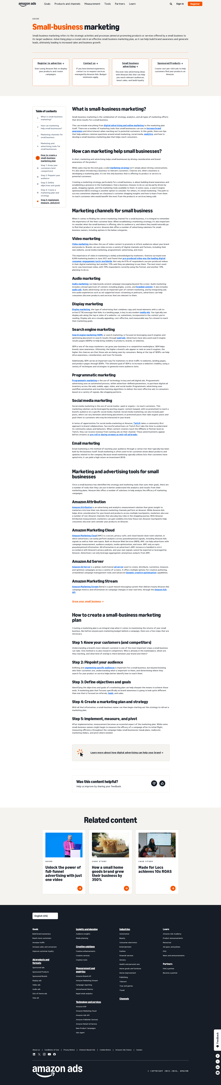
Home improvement (127, 973)
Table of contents (46, 111)
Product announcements (173, 938)
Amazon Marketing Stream (85, 586)
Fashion (122, 951)
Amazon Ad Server (81, 567)
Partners (120, 3)
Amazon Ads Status (123, 1050)
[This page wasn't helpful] (154, 783)
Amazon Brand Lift (83, 976)
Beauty (122, 938)
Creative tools (81, 960)
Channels (124, 998)
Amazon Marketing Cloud (84, 535)
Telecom (123, 981)
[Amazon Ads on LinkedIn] (34, 1054)
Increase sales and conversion (44, 947)
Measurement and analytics (85, 970)
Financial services (126, 955)
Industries (124, 929)
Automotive (124, 934)
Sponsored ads (38, 967)
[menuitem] (45, 980)
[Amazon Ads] (25, 4)
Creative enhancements (85, 951)
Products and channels (67, 3)
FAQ (164, 951)
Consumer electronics (128, 942)
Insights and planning (87, 929)
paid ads (121, 338)
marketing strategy (119, 168)
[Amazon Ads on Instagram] (44, 1054)
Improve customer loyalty (43, 951)
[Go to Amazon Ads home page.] (57, 1071)
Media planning (82, 938)
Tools (107, 3)
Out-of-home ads (39, 993)
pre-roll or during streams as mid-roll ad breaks (113, 434)
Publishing (123, 977)
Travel (122, 990)
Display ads (37, 980)
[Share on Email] (218, 1073)
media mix (145, 312)
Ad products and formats (40, 961)
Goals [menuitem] (35, 929)
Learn (132, 3)
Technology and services (88, 1001)
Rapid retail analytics (84, 993)
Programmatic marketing (84, 380)
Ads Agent (80, 1032)
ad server (118, 567)
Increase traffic (38, 942)
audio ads (77, 289)
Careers (139, 1050)
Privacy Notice (69, 1050)
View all (35, 998)
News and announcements (174, 955)
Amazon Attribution (82, 507)
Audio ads (36, 989)
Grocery (122, 960)
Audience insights (83, 934)
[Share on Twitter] (218, 1061)
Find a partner (168, 968)
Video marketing (80, 244)
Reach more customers (41, 938)
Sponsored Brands (39, 976)
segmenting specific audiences (100, 667)
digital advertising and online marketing (124, 125)
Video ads (36, 985)
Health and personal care (129, 964)
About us (36, 1050)
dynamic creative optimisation (141, 572)
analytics (148, 134)
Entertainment (125, 947)
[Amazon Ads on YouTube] (49, 1054)
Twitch (136, 423)
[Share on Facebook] (218, 1056)
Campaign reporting (84, 985)
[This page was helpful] (162, 783)
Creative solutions (85, 946)
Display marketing (81, 309)
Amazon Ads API (83, 1015)
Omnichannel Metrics (84, 989)
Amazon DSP (81, 1006)
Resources (167, 942)
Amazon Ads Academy (172, 934)
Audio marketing (80, 284)
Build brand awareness (41, 934)
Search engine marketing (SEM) (87, 335)
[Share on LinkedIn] (218, 1067)
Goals (47, 3)
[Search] (171, 4)
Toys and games (126, 986)
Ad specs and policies (171, 947)
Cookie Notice (105, 1050)
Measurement (92, 3)
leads (110, 693)
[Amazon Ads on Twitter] (39, 1054)
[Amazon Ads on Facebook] (54, 1054)
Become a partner (170, 973)
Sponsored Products (40, 972)
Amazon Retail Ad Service (86, 1024)
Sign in (180, 3)
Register (195, 3)
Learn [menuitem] (166, 929)
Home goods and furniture (130, 968)
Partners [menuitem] (167, 963)
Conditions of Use (52, 1050)
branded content (144, 287)
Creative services (83, 955)
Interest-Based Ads (87, 1050)
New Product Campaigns (86, 1028)
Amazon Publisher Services (87, 1019)
